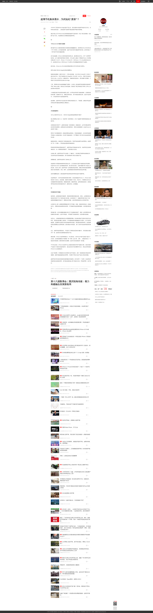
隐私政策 (78, 611)
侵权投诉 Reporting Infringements (100, 611)
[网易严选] (128, 1)
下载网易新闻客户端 (66, 288)
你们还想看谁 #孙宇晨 (68, 493)
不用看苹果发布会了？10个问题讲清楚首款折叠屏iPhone (75, 299)
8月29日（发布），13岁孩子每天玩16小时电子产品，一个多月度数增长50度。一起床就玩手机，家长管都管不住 (75, 511)
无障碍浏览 (11, 1)
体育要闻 (96, 128)
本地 (95, 289)
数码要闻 (96, 72)
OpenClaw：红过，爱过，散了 (101, 233)
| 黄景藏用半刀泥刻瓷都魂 (101, 285)
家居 (102, 289)
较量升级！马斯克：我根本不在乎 (101, 235)
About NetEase (60, 611)
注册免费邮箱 (143, 1)
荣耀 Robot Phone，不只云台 (70, 427)
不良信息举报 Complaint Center (86, 611)
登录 (138, 1)
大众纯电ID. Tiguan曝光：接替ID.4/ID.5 (70, 579)
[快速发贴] (44, 29)
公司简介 (64, 611)
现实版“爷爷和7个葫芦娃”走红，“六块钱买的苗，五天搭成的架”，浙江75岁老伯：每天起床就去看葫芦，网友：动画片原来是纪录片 (75, 528)
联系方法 (68, 611)
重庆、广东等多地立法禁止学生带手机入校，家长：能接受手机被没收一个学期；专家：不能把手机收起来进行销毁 (75, 519)
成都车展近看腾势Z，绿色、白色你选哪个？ (103, 261)
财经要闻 (96, 186)
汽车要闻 (96, 241)
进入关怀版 (15, 1)
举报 (90, 22)
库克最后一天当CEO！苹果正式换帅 (69, 411)
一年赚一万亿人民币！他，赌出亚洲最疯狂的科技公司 (74, 397)
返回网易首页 (54, 288)
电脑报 (53, 22)
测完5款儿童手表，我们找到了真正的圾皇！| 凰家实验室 (75, 434)
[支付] (131, 1)
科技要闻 (96, 214)
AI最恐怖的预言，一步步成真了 (101, 202)
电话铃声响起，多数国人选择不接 (71, 420)
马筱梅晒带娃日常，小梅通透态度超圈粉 (102, 170)
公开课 (105, 289)
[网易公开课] (124, 1)
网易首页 (3, 1)
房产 (99, 289)
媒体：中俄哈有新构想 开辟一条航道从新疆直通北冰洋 (74, 383)
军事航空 (110, 289)
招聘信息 (71, 611)
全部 (111, 34)
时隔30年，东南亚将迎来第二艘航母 (69, 565)
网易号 (45, 15)
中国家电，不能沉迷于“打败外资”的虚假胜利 (72, 404)
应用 (7, 1)
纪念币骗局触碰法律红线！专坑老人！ (102, 208)
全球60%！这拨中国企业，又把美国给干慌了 (72, 500)
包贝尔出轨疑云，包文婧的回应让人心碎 (102, 180)
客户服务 (75, 611)
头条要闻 (96, 97)
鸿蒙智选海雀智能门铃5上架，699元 (102, 87)
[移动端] (120, 1)
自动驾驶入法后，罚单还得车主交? (101, 226)
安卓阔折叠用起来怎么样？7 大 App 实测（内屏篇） (76, 352)
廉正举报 (93, 611)
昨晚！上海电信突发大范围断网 (68, 455)
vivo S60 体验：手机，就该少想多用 (69, 390)
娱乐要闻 (96, 158)
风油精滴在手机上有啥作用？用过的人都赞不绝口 (75, 464)
